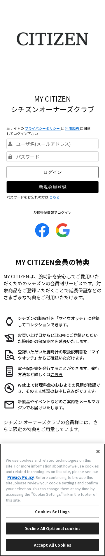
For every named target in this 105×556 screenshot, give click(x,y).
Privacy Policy (20, 477)
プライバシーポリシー (43, 128)
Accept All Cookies (52, 545)
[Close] (98, 451)
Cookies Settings (52, 511)
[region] (52, 499)
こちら (54, 196)
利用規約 (72, 128)
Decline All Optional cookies (52, 528)
